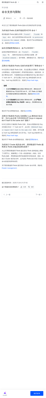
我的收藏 (30, 18)
